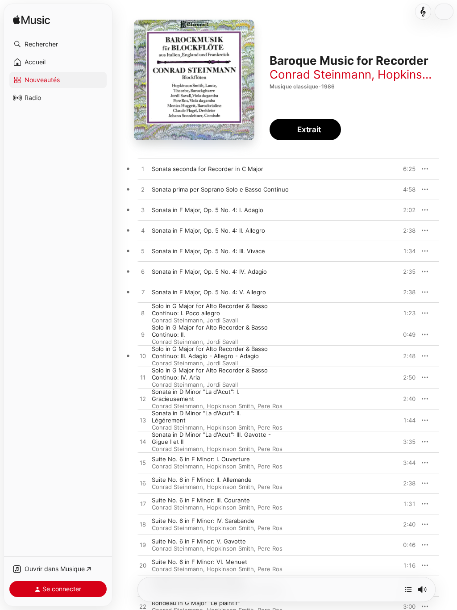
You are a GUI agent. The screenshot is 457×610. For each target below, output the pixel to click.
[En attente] (408, 589)
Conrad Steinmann (320, 74)
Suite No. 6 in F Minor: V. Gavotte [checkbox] (199, 541)
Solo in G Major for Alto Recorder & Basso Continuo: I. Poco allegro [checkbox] (210, 309)
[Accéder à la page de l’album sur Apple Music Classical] (423, 12)
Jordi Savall (222, 320)
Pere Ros (270, 405)
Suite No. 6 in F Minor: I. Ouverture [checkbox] (201, 459)
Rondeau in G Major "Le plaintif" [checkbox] (196, 602)
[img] (31, 20)
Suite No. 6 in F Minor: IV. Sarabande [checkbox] (203, 520)
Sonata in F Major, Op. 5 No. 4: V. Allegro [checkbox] (209, 292)
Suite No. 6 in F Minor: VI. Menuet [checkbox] (199, 561)
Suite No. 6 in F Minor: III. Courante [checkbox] (201, 500)
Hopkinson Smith (230, 405)
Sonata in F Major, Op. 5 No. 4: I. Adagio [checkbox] (207, 209)
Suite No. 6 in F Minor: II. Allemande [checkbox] (202, 479)
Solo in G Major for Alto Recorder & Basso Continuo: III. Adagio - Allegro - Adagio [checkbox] (210, 352)
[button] (58, 44)
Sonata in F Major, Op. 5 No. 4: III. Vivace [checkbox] (208, 251)
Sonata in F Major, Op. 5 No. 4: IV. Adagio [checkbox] (209, 271)
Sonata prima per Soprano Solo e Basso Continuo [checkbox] (220, 189)
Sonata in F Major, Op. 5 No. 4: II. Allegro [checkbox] (208, 230)
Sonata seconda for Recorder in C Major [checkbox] (207, 168)
